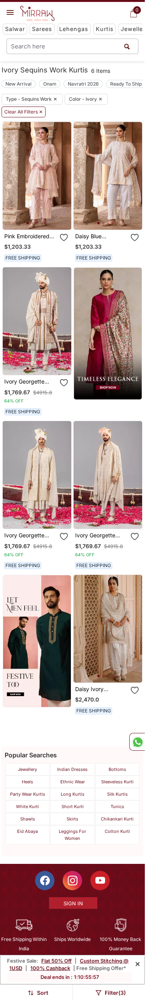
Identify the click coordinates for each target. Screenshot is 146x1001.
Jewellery (27, 769)
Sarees (42, 29)
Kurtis (105, 29)
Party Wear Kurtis (27, 794)
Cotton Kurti (117, 831)
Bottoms (117, 769)
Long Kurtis (72, 794)
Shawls (27, 819)
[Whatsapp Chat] (137, 742)
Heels (27, 781)
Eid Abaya (27, 831)
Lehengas (73, 29)
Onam (49, 84)
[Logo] (37, 13)
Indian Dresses (72, 769)
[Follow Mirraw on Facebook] (45, 880)
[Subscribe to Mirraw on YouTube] (100, 880)
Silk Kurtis (117, 794)
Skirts (72, 819)
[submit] (127, 46)
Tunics (117, 806)
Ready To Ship (126, 84)
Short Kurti (73, 806)
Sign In (73, 903)
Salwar (15, 29)
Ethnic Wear (72, 781)
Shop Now (43, 217)
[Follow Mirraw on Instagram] (72, 880)
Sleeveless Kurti (117, 781)
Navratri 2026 (83, 84)
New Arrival (18, 84)
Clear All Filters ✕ (23, 112)
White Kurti (27, 806)
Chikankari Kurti (117, 819)
